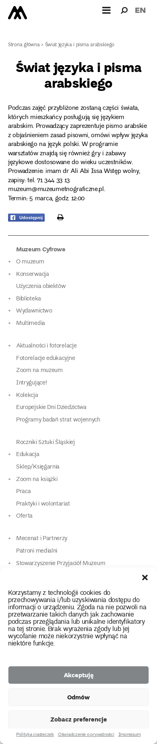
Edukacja (27, 455)
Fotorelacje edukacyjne (45, 359)
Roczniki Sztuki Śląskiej (45, 443)
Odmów (78, 697)
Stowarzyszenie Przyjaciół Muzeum (60, 564)
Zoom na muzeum (39, 371)
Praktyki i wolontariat (43, 504)
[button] (145, 577)
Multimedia (30, 324)
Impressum (129, 735)
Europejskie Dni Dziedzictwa (51, 408)
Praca (23, 492)
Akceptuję (79, 674)
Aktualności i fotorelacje (46, 346)
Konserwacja (32, 274)
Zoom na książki (36, 480)
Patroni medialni (36, 551)
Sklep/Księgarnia (38, 467)
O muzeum (30, 262)
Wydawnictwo (34, 311)
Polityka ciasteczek (35, 735)
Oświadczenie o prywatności (86, 735)
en (140, 10)
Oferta (24, 516)
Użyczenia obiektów (41, 287)
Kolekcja (27, 395)
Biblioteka (28, 299)
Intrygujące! (31, 383)
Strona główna (24, 45)
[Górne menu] (107, 10)
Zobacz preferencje (78, 719)
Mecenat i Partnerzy (41, 539)
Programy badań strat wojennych (58, 420)
